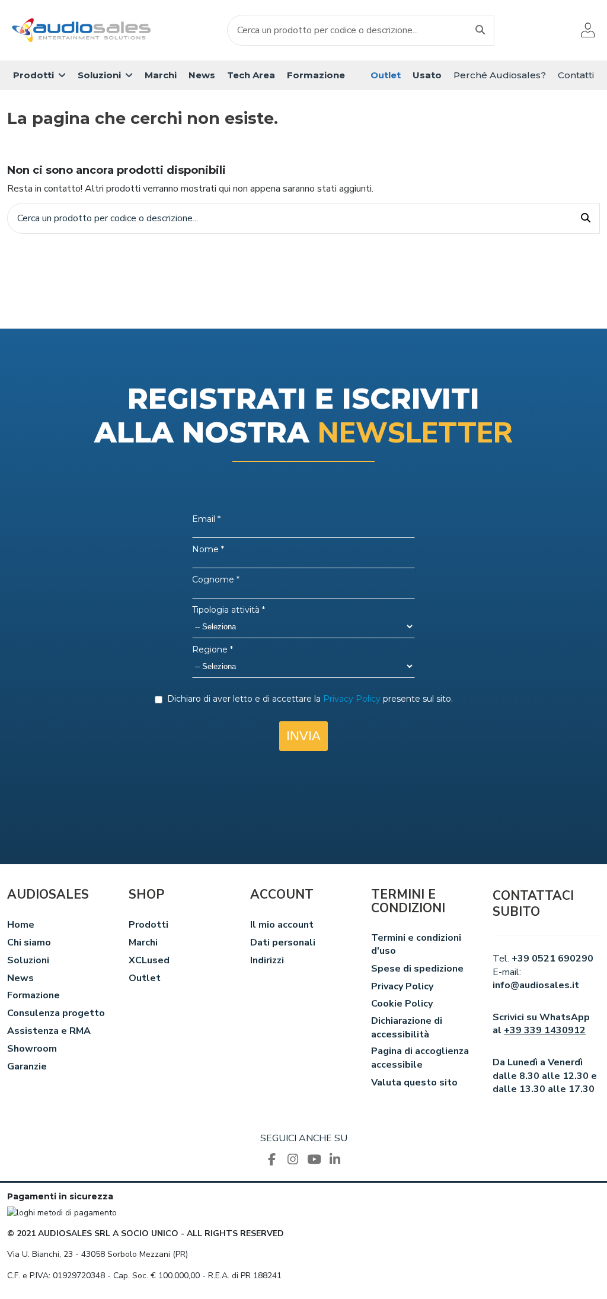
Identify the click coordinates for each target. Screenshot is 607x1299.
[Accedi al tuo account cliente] (587, 30)
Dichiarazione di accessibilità (406, 1027)
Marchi (143, 942)
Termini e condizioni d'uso (416, 944)
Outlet (145, 978)
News (20, 978)
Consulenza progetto (56, 1013)
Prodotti (148, 924)
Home (20, 924)
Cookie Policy (402, 1003)
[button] (39, 75)
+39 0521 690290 (552, 958)
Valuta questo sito (414, 1082)
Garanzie (27, 1066)
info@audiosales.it (536, 985)
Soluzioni (28, 960)
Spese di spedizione (417, 968)
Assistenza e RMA (49, 1030)
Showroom (32, 1048)
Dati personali (282, 942)
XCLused (149, 960)
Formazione (33, 995)
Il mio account (282, 924)
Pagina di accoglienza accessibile (420, 1058)
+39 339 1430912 (545, 1030)
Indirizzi (267, 960)
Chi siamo (29, 942)
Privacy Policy (402, 986)
